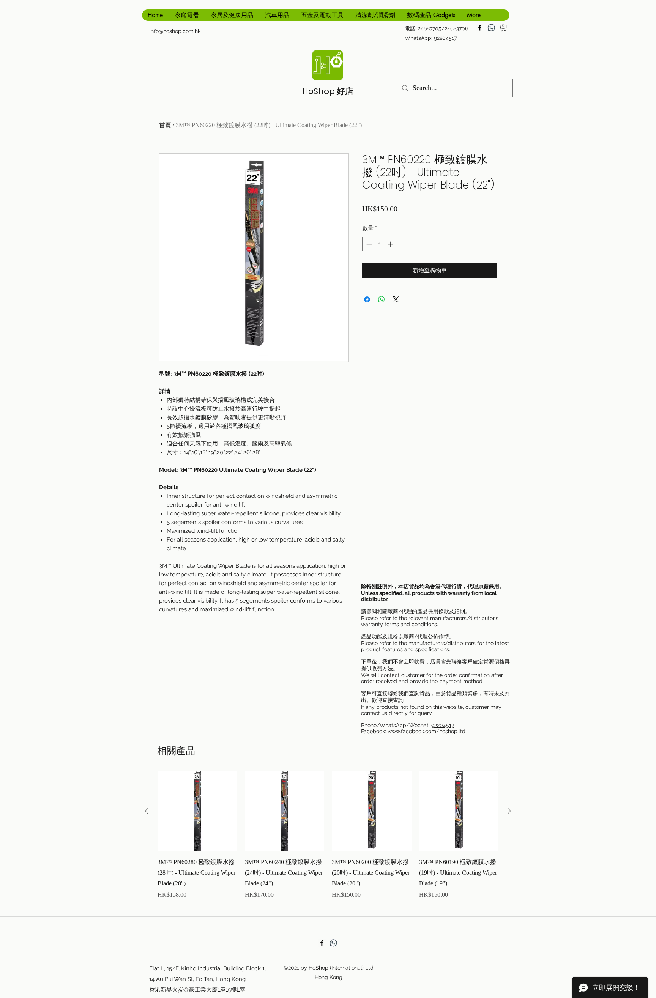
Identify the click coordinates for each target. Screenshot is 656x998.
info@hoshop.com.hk (175, 31)
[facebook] (480, 27)
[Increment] (391, 244)
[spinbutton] (380, 244)
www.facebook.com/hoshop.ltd (426, 731)
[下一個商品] (509, 810)
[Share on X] (396, 299)
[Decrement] (368, 244)
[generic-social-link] (491, 27)
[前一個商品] (146, 810)
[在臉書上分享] (367, 299)
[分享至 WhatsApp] (381, 299)
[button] (503, 27)
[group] (328, 841)
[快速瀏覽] (197, 811)
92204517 (442, 725)
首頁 (165, 125)
